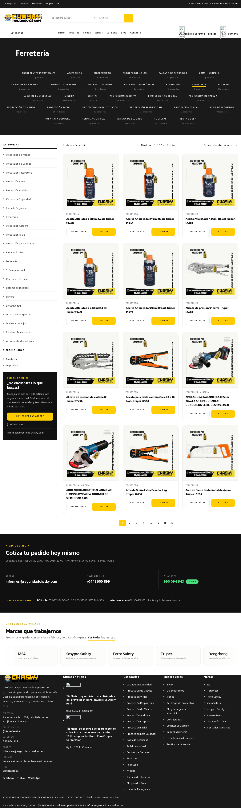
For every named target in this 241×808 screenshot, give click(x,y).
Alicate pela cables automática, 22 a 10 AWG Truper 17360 (150, 398)
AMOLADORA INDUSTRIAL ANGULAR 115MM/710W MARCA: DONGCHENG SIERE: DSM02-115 (89, 494)
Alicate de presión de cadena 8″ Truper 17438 (86, 398)
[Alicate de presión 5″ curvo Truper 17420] (210, 271)
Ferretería (72, 214)
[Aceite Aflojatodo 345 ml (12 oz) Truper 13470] (210, 181)
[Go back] (11, 53)
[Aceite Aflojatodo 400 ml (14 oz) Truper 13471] (91, 271)
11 (165, 523)
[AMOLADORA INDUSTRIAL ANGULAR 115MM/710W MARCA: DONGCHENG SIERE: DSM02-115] (91, 453)
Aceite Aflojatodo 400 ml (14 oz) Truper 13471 (86, 309)
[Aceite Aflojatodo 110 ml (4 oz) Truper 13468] (91, 181)
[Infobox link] (120, 19)
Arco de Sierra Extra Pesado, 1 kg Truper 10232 (146, 492)
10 (157, 523)
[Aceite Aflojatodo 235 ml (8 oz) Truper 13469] (150, 181)
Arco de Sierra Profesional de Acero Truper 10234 (208, 492)
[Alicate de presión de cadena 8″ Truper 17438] (91, 360)
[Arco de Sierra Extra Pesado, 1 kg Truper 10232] (150, 453)
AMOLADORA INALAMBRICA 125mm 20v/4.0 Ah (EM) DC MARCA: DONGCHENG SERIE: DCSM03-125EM (207, 400)
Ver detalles (78, 231)
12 (172, 523)
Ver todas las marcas (101, 638)
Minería (204, 392)
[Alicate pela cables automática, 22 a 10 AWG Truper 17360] (150, 360)
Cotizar (104, 231)
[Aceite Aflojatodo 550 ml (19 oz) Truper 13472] (150, 271)
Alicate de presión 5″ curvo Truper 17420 (207, 309)
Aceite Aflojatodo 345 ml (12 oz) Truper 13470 (210, 220)
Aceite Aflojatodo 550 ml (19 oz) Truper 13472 (150, 309)
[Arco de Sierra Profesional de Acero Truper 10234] (210, 453)
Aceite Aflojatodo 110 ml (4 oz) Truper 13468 (90, 220)
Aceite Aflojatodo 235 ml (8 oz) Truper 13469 (150, 220)
